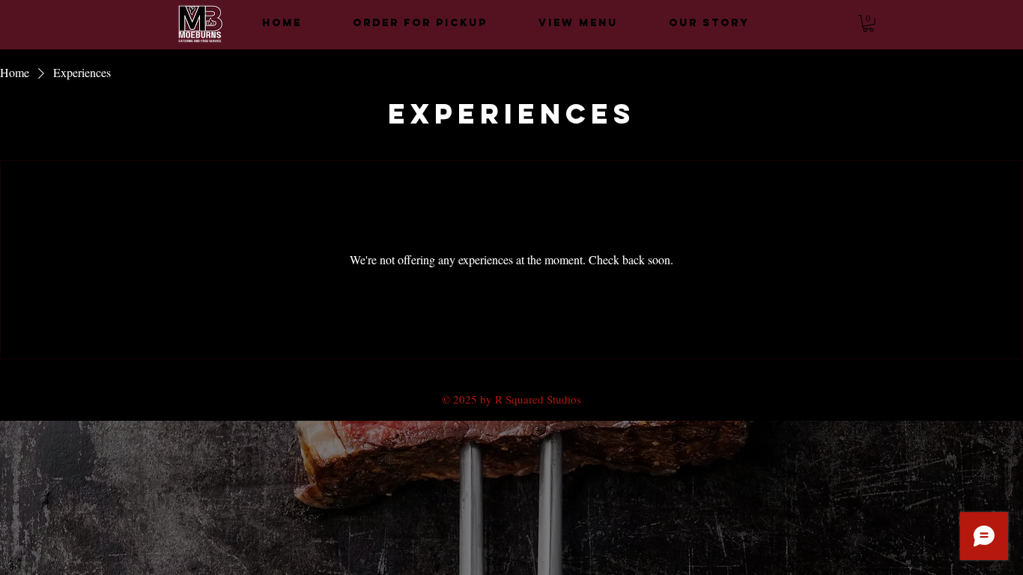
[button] (868, 23)
